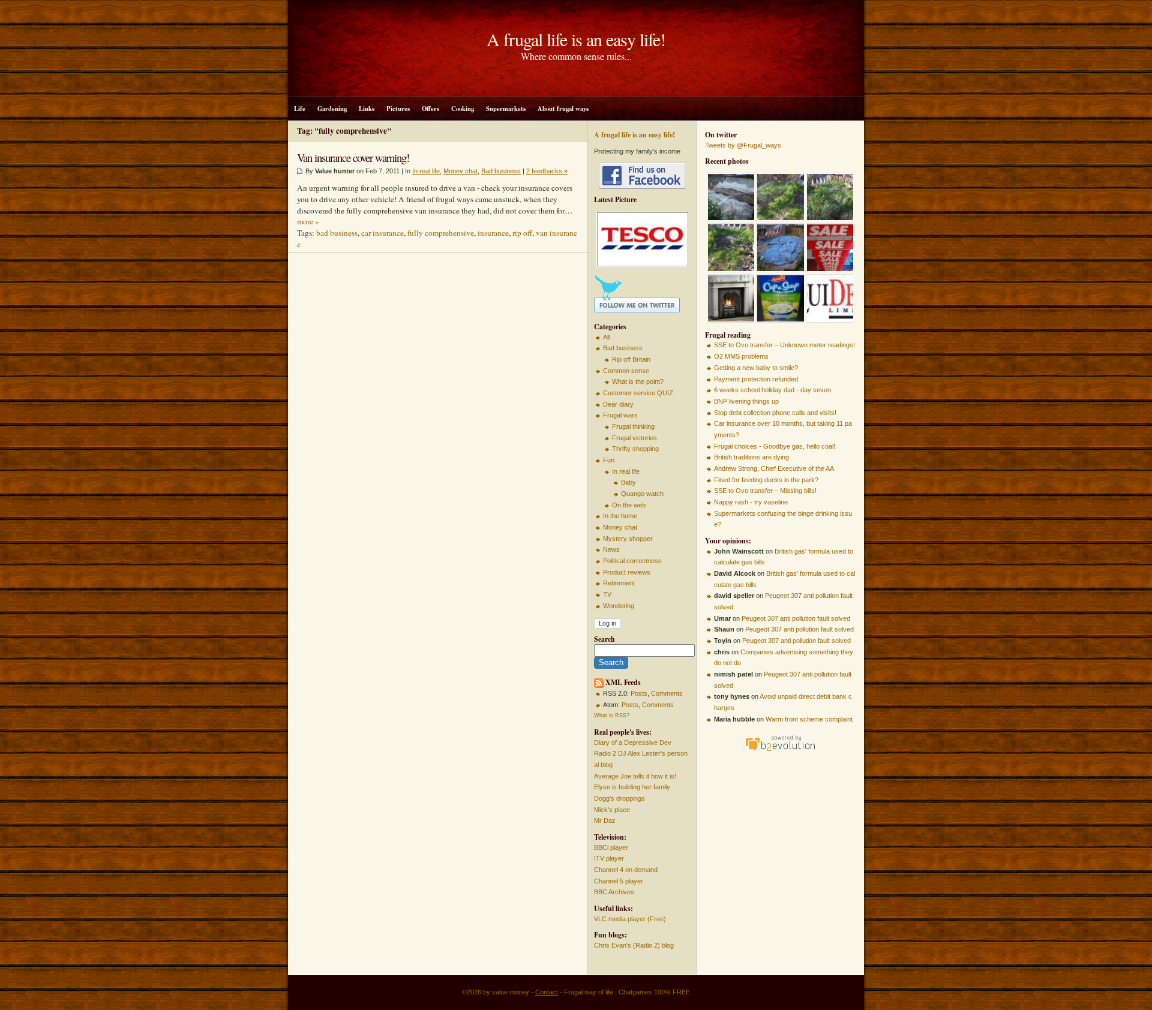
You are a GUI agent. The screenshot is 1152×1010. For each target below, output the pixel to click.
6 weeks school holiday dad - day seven (772, 389)
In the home (620, 515)
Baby (628, 482)
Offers (430, 108)
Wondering (618, 605)
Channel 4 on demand (626, 869)
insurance (493, 232)
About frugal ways (563, 108)
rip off (522, 232)
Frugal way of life (588, 992)
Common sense (626, 370)
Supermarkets (506, 108)
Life (299, 108)
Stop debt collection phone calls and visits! (775, 412)
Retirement (619, 583)
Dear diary (618, 404)
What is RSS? (611, 716)
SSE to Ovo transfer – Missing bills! (765, 490)
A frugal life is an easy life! (576, 39)
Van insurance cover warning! (353, 157)
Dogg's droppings (619, 798)
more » (308, 221)
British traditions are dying (751, 457)
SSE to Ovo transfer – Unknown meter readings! (784, 344)
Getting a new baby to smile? (756, 367)
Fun (608, 460)
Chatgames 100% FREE (654, 992)
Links (366, 108)
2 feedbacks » (547, 171)
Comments (667, 693)
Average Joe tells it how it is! (635, 776)
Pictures (398, 108)
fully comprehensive (440, 232)
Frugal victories (634, 437)
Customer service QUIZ (638, 392)
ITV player (609, 858)
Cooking (462, 108)
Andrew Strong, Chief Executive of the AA (774, 468)
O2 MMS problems (741, 356)
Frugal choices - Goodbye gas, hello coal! (774, 446)
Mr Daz (605, 820)
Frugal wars (620, 415)
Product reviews (626, 572)
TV (607, 594)
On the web (629, 505)
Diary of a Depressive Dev (632, 742)
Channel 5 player (618, 881)
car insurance (382, 232)
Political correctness (632, 560)
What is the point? (638, 381)
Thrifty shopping (635, 448)
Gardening (332, 108)
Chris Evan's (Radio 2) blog (634, 945)
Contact (546, 992)
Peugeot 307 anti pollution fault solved (796, 618)
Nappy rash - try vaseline (751, 502)
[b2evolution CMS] (780, 751)
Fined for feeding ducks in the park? (766, 479)
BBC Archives (614, 891)
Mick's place (612, 809)
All (606, 337)
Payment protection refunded (756, 379)
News (611, 549)
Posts (639, 693)
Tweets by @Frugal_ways (743, 145)
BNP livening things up (746, 401)
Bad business (623, 347)
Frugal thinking (633, 426)
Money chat (620, 527)
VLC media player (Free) (630, 918)
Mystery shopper (628, 538)
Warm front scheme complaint (809, 719)
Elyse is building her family (632, 786)
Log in (607, 623)
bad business (337, 232)
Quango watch (642, 493)
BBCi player (611, 847)
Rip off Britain (631, 359)
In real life (626, 471)
